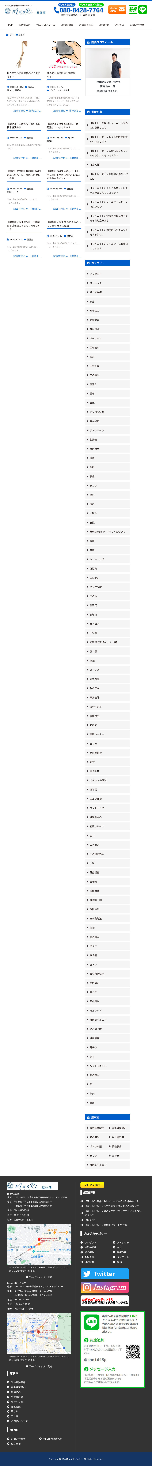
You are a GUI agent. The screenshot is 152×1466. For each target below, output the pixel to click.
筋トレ (93, 964)
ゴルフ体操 (96, 798)
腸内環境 (94, 448)
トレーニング (97, 559)
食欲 (92, 522)
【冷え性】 (96, 164)
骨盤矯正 (94, 872)
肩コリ (10, 90)
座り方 (93, 743)
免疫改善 (94, 320)
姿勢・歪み (96, 706)
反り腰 (93, 651)
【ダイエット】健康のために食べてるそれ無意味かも (109, 218)
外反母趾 (94, 329)
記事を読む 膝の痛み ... (67, 110)
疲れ (92, 835)
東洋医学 (94, 771)
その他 (93, 596)
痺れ (92, 504)
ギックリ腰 (96, 587)
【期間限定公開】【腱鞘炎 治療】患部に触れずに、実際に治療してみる (24, 174)
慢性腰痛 (117, 1146)
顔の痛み (94, 1001)
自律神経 (94, 366)
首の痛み (94, 375)
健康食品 (94, 716)
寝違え (31, 86)
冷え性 (93, 946)
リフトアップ (97, 808)
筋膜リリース (12, 192)
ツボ (92, 1056)
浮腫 (92, 467)
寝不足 (93, 789)
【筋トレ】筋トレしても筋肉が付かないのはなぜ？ (109, 139)
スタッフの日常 (98, 780)
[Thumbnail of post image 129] (24, 54)
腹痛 (92, 458)
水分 (92, 301)
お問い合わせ (18, 1438)
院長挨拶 (94, 421)
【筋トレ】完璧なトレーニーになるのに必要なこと (109, 125)
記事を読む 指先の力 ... (27, 110)
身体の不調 (96, 900)
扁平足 (93, 605)
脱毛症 (93, 955)
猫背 (92, 762)
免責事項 (16, 1443)
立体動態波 (96, 918)
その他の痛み (97, 854)
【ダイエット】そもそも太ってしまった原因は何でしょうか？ (109, 190)
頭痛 (92, 541)
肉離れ (93, 513)
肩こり (93, 1155)
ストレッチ (96, 283)
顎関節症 (94, 891)
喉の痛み (94, 310)
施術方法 (94, 909)
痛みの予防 (96, 1029)
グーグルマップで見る (40, 1277)
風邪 (92, 356)
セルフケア (96, 1010)
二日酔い (94, 577)
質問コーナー (97, 734)
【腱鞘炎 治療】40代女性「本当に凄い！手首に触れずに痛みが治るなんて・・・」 (63, 174)
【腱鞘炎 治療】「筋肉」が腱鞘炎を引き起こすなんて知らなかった (23, 225)
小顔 (92, 863)
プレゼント (96, 274)
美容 (92, 393)
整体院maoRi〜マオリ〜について (107, 531)
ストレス (94, 670)
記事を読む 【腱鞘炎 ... (27, 158)
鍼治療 (93, 439)
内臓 (92, 550)
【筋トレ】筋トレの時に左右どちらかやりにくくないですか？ (109, 153)
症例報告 (94, 983)
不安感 (93, 633)
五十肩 (93, 881)
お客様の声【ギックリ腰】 (104, 642)
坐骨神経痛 (96, 292)
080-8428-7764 (81, 10)
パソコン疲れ (97, 412)
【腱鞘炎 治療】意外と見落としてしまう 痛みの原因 (64, 223)
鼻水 (92, 402)
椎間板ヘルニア (98, 1019)
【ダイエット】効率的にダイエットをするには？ (109, 232)
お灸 (92, 1093)
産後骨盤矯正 (119, 1128)
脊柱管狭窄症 (97, 973)
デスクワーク (55, 90)
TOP (10, 34)
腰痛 (92, 476)
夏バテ (93, 992)
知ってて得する (98, 1065)
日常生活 (94, 697)
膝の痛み (94, 1075)
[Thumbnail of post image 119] (64, 54)
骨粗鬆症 (94, 1038)
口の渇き (94, 844)
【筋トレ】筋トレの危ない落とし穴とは (109, 176)
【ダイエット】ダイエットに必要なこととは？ (109, 246)
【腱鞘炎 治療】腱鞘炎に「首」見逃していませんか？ (64, 125)
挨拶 (92, 927)
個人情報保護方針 (52, 1438)
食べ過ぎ (94, 623)
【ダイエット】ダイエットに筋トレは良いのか (109, 204)
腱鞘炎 (18, 90)
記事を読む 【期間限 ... (27, 208)
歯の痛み (94, 937)
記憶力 (93, 568)
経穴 (92, 495)
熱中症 (93, 725)
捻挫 (92, 660)
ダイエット (96, 338)
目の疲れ (94, 347)
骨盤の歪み (96, 817)
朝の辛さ (94, 688)
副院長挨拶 (96, 752)
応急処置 (94, 679)
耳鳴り (93, 1047)
